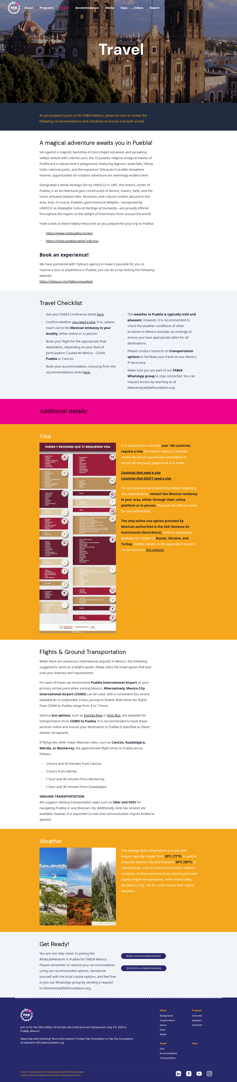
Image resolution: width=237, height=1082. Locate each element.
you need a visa (83, 322)
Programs (47, 8)
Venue (163, 1025)
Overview (197, 1015)
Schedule (197, 1025)
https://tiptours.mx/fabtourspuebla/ (66, 281)
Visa (162, 1048)
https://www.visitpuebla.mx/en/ (69, 233)
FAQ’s (163, 1029)
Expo (124, 8)
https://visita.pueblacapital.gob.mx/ (72, 241)
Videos (138, 8)
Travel (64, 8)
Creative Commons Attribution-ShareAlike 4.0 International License (50, 1075)
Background (166, 1015)
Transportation (168, 1057)
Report (155, 8)
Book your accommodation (143, 955)
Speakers (197, 1020)
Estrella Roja (93, 715)
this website (155, 550)
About (29, 8)
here (100, 314)
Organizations (167, 1020)
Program (197, 1010)
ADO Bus (114, 715)
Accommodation (87, 8)
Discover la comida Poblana (143, 968)
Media (109, 8)
